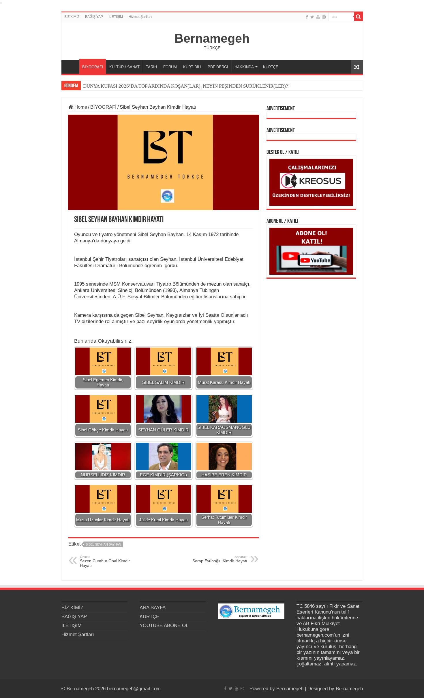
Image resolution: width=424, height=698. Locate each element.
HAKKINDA (244, 67)
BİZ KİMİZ (71, 17)
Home (80, 107)
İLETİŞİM (116, 17)
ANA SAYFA (71, 66)
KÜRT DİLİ (192, 67)
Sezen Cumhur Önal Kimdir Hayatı (105, 561)
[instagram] (324, 17)
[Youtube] (318, 17)
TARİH (151, 67)
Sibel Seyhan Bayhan (103, 544)
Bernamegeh (212, 38)
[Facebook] (307, 17)
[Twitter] (312, 17)
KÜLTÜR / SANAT (124, 67)
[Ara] (358, 16)
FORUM (170, 67)
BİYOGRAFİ (92, 67)
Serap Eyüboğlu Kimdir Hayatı (219, 559)
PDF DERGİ (218, 67)
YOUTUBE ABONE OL (164, 625)
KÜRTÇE (270, 67)
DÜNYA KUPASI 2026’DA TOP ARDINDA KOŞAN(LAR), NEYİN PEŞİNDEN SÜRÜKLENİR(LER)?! (186, 86)
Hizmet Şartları (140, 17)
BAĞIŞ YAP (94, 17)
